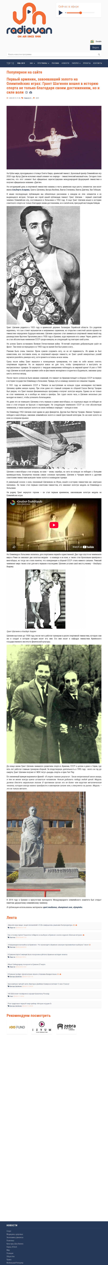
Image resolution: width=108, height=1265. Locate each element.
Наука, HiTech (12, 1247)
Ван (32, 63)
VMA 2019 (21, 63)
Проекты (87, 63)
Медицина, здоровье (15, 1234)
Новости (65, 63)
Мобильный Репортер (15, 1263)
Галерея (75, 63)
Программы (43, 63)
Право (9, 1260)
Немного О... (28, 98)
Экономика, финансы (15, 1237)
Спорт (11, 996)
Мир (8, 1250)
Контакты (97, 63)
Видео (95, 47)
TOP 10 (10, 63)
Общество (12, 927)
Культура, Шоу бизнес (15, 976)
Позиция (10, 1253)
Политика (12, 937)
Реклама (55, 63)
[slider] (80, 12)
